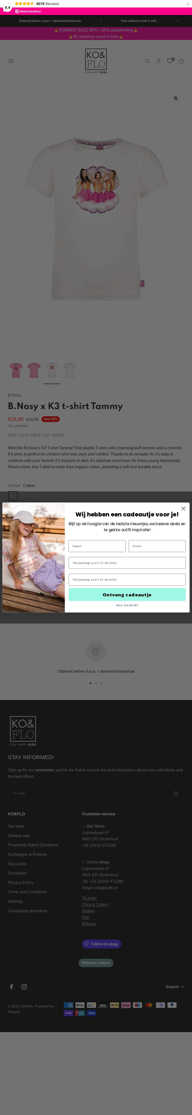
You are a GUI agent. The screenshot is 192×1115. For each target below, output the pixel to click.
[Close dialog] (183, 508)
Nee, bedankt (127, 605)
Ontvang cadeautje (127, 594)
